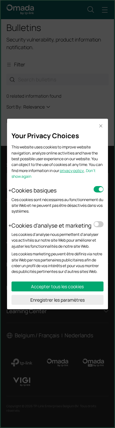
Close (101, 126)
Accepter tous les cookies (57, 286)
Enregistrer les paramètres (57, 300)
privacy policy (72, 170)
